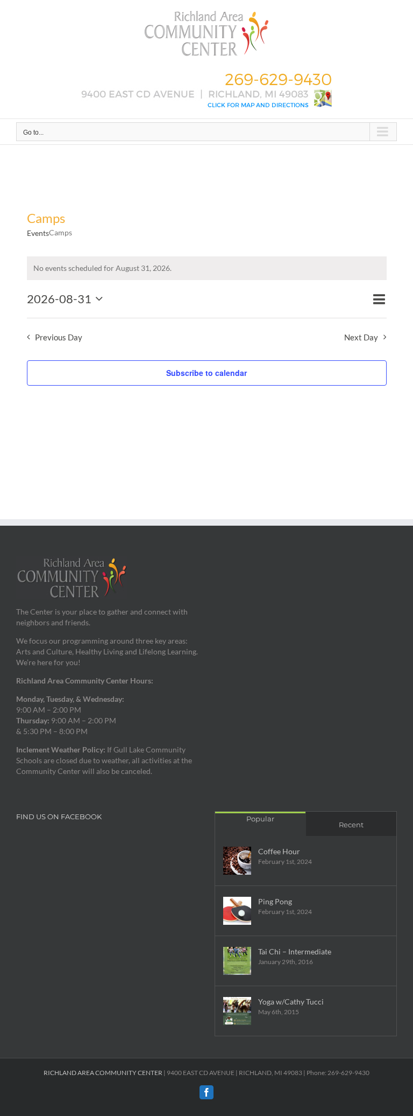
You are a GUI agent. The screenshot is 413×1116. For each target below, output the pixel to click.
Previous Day (58, 337)
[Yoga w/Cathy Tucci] (237, 1011)
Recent (351, 824)
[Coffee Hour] (237, 861)
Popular (260, 818)
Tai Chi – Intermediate (294, 951)
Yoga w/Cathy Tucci (291, 1001)
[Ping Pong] (237, 911)
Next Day (361, 337)
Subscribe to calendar (206, 372)
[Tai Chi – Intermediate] (237, 961)
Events (38, 233)
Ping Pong (275, 901)
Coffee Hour (279, 851)
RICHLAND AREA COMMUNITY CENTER (103, 1073)
